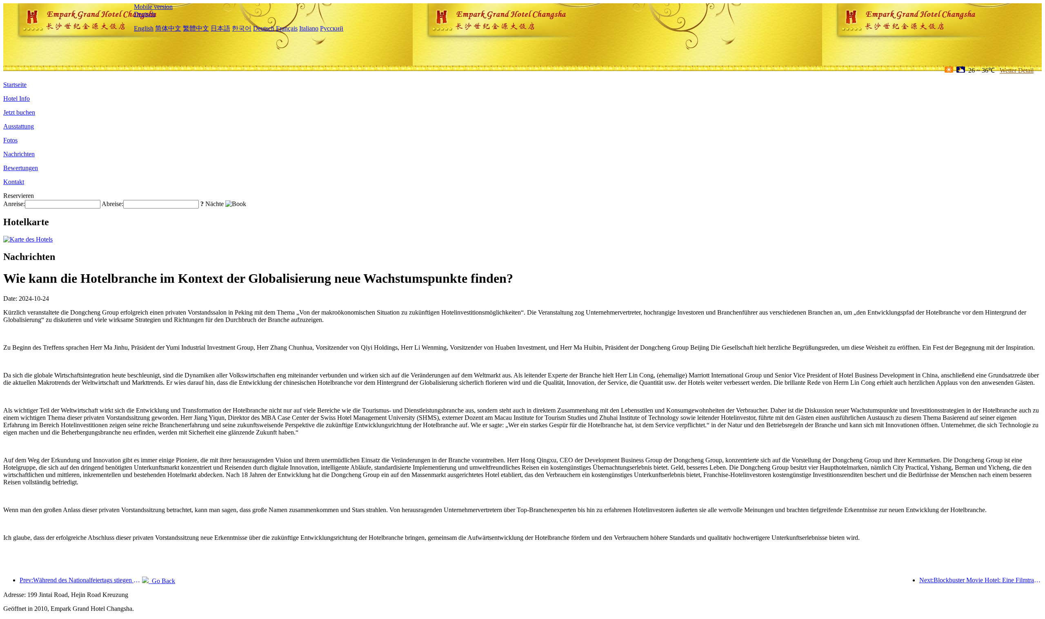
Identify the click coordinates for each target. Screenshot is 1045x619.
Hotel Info (16, 98)
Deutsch (144, 14)
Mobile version (153, 6)
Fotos (10, 140)
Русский (331, 28)
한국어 (241, 28)
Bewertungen (20, 167)
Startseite (15, 84)
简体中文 (168, 28)
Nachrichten (19, 154)
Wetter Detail (1017, 70)
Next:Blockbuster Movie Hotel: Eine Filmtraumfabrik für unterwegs (980, 580)
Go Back (162, 580)
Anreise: (14, 203)
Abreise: (112, 203)
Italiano (308, 28)
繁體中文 (196, 28)
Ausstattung (18, 126)
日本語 (220, 28)
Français (287, 28)
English (143, 28)
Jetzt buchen (19, 112)
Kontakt (13, 181)
